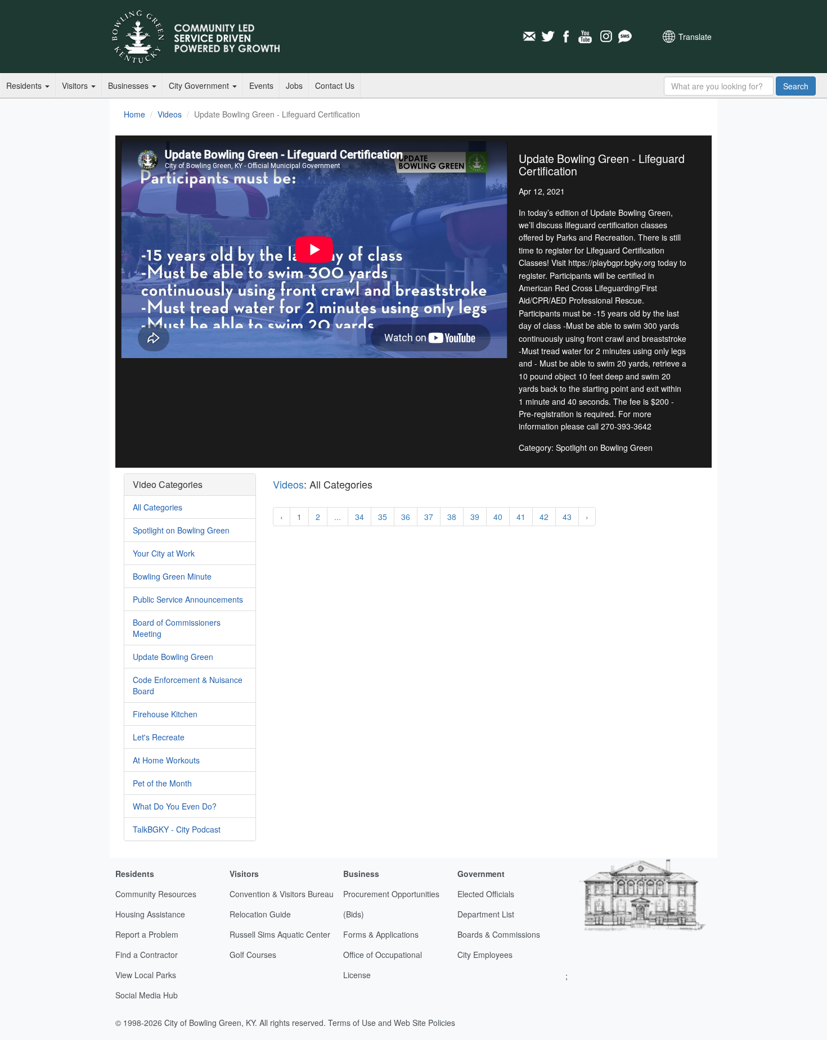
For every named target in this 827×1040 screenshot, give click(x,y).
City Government (200, 85)
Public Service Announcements (188, 599)
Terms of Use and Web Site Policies (391, 1022)
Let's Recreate (159, 737)
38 (451, 516)
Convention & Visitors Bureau (282, 893)
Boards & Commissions (498, 934)
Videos (170, 114)
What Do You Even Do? (175, 806)
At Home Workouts (166, 760)
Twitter (548, 36)
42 (544, 516)
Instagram (605, 36)
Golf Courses (253, 954)
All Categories (157, 507)
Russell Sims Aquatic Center (280, 934)
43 (567, 516)
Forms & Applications (381, 934)
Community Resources (155, 893)
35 (382, 516)
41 (520, 516)
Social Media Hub (146, 995)
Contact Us (334, 85)
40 (497, 516)
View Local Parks (145, 974)
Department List (485, 914)
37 (428, 516)
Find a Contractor (146, 954)
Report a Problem (146, 934)
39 (474, 516)
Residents (25, 85)
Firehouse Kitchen (165, 714)
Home (134, 114)
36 (405, 516)
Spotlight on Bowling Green (181, 530)
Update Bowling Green (173, 656)
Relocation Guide (260, 914)
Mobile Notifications (624, 36)
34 (359, 516)
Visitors (76, 85)
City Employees (485, 954)
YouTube (586, 36)
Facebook (567, 36)
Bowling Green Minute (172, 576)
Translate (695, 36)
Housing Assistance (150, 914)
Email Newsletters (528, 36)
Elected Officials (485, 893)
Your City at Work (164, 553)
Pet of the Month (162, 783)
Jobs (294, 85)
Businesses (129, 85)
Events (261, 85)
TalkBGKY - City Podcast (177, 829)
